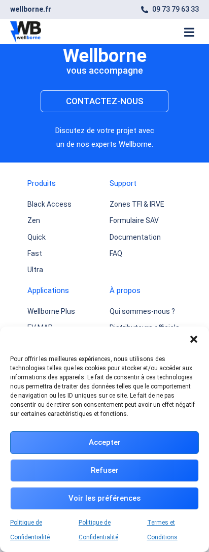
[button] (194, 339)
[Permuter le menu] (189, 32)
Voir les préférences (104, 498)
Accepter (105, 442)
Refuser (105, 470)
